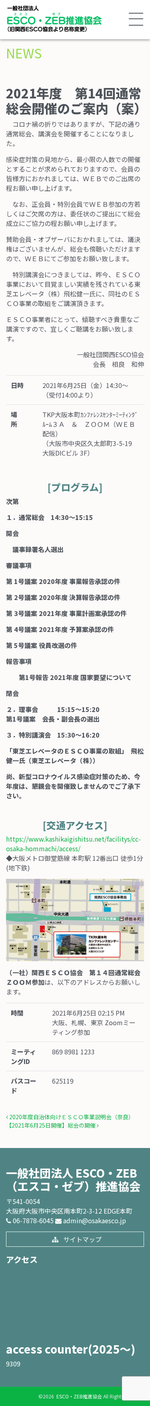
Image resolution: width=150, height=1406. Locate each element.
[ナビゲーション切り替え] (136, 20)
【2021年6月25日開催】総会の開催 (51, 1125)
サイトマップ (82, 1239)
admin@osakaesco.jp (94, 1220)
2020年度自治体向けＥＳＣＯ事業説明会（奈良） (71, 1117)
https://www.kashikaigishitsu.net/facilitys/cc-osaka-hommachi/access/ (73, 843)
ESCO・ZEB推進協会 (78, 1396)
